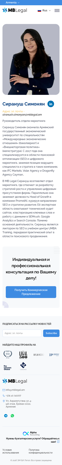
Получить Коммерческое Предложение (31, 292)
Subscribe (51, 333)
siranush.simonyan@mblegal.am (22, 114)
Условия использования (10, 451)
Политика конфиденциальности (40, 451)
